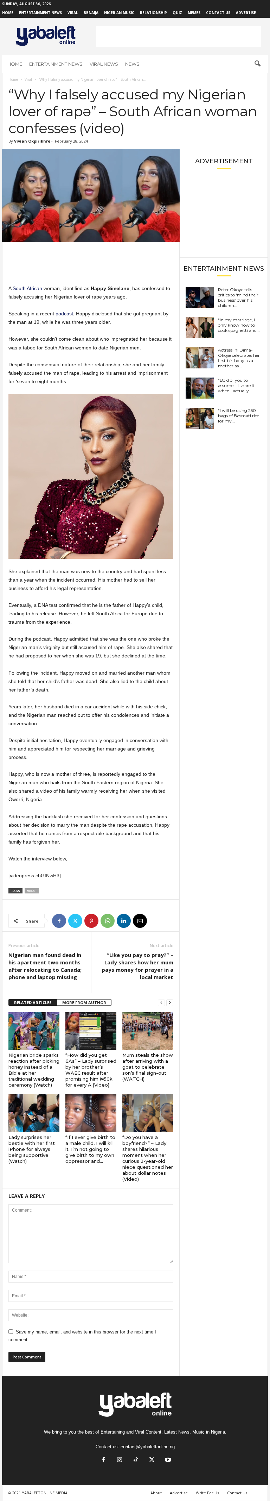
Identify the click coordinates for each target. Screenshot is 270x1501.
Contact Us (218, 12)
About (156, 1492)
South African (27, 288)
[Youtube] (167, 1460)
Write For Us (207, 1492)
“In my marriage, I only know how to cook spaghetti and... (239, 325)
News (132, 64)
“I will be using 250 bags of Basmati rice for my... (238, 416)
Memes (194, 12)
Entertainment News (40, 12)
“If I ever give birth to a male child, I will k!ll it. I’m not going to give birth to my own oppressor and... (90, 1149)
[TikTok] (136, 1460)
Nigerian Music (119, 12)
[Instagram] (119, 1460)
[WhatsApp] (108, 921)
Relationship (153, 12)
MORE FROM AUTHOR (84, 1002)
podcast (63, 313)
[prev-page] (161, 1003)
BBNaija (91, 12)
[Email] (140, 921)
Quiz (177, 12)
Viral (73, 12)
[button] (257, 64)
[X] (75, 921)
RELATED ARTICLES (33, 1002)
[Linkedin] (124, 921)
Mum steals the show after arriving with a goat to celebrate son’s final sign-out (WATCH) (147, 1067)
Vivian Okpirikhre (32, 141)
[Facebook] (59, 921)
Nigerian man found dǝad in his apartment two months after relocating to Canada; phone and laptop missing (45, 966)
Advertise (246, 12)
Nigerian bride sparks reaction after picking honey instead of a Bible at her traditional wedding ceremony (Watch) (33, 1070)
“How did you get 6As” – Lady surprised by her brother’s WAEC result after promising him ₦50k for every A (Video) (90, 1070)
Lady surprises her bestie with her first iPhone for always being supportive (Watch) (31, 1149)
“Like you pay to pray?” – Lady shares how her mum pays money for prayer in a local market (137, 966)
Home (7, 12)
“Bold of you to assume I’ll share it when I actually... (236, 385)
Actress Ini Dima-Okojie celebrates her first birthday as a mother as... (239, 357)
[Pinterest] (91, 921)
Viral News (104, 64)
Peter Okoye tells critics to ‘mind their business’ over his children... (238, 297)
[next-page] (169, 1003)
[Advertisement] (178, 36)
